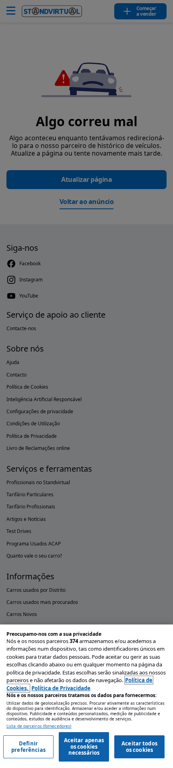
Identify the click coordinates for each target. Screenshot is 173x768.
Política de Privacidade (61, 688)
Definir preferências (28, 746)
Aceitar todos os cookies (139, 746)
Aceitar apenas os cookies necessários (84, 746)
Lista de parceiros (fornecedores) (38, 726)
